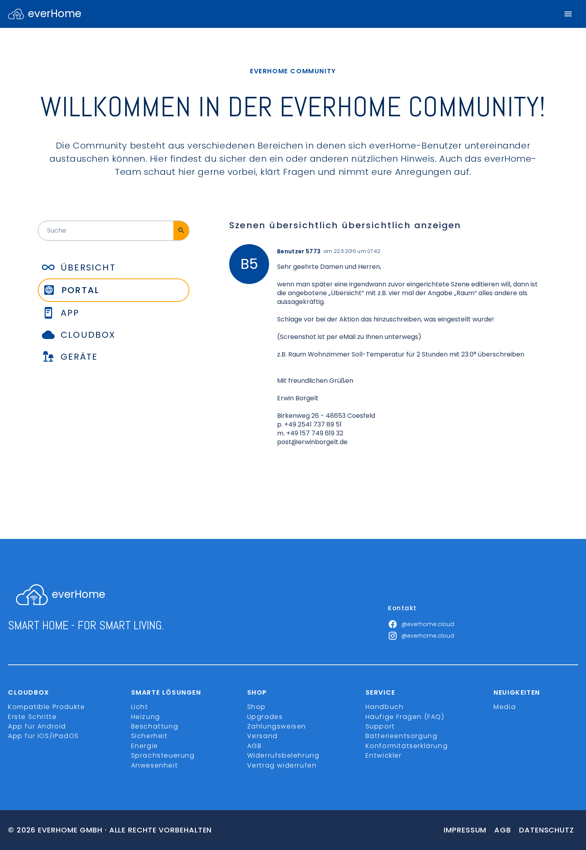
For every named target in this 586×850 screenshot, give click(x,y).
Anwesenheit (154, 765)
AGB (254, 745)
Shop (256, 706)
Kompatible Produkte (46, 706)
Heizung (145, 716)
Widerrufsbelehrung (283, 755)
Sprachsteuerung (163, 755)
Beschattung (155, 726)
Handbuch (385, 706)
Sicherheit (149, 735)
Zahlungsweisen (276, 726)
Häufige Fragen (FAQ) (405, 716)
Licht (139, 706)
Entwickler (384, 755)
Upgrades (265, 716)
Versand (262, 735)
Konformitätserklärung (407, 745)
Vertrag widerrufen (282, 765)
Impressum (465, 830)
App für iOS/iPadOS (43, 735)
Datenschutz (546, 830)
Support (380, 726)
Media (505, 706)
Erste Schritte (32, 716)
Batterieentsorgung (402, 735)
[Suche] (181, 230)
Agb (502, 830)
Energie (144, 745)
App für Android (37, 726)
